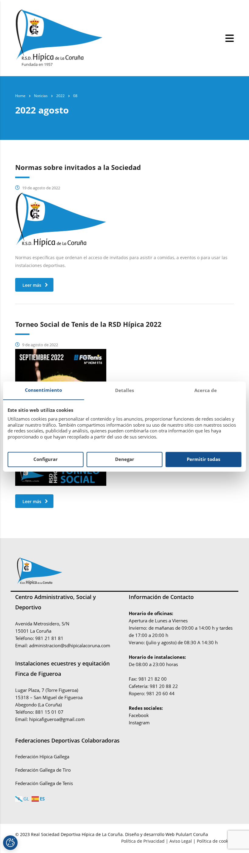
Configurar (45, 459)
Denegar (124, 459)
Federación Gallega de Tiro (43, 770)
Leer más (31, 285)
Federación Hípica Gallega (42, 756)
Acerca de (205, 390)
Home (20, 95)
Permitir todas (203, 459)
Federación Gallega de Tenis (44, 783)
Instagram (139, 722)
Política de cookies (215, 841)
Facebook (139, 715)
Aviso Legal (180, 841)
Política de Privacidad (143, 841)
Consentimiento (43, 390)
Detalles (124, 390)
